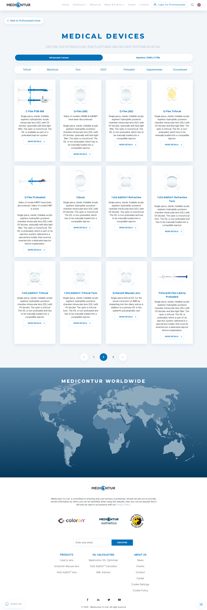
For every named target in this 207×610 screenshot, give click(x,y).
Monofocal (52, 69)
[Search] (192, 4)
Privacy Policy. (123, 504)
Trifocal (27, 69)
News (140, 560)
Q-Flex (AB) (80, 111)
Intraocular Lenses (59, 57)
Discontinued (180, 69)
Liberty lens (66, 560)
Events (140, 566)
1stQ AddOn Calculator (103, 566)
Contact (144, 4)
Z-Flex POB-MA (35, 111)
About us (95, 4)
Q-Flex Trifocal (172, 111)
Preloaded (129, 69)
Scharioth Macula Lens (126, 292)
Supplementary (154, 69)
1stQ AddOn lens (67, 572)
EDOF (103, 69)
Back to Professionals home (25, 20)
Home (65, 4)
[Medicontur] (18, 5)
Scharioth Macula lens (66, 566)
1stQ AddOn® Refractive (126, 197)
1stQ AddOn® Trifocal (35, 292)
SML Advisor (103, 572)
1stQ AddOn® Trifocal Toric (80, 292)
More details (34, 141)
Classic (80, 197)
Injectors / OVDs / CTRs (148, 57)
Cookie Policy (140, 590)
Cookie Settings (140, 584)
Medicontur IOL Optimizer (103, 560)
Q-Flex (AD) (126, 111)
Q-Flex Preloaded (35, 197)
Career (132, 4)
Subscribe (122, 543)
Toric (78, 69)
